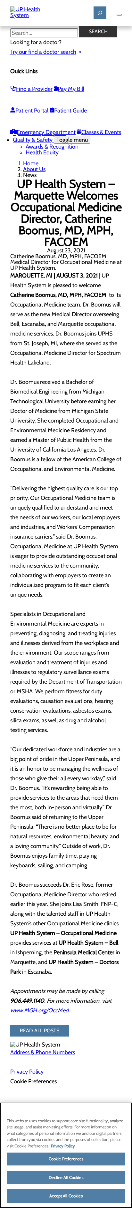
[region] (66, 1155)
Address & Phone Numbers (42, 1052)
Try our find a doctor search (43, 51)
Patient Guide (70, 110)
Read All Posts (39, 1031)
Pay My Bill (71, 89)
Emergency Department (46, 132)
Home (30, 163)
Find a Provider (34, 89)
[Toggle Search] (100, 12)
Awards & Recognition (52, 146)
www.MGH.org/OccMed (39, 1010)
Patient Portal (31, 110)
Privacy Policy (27, 1071)
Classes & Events (101, 132)
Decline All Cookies (66, 1177)
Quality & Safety (50, 139)
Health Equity (42, 152)
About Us (34, 169)
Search (98, 31)
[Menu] (119, 15)
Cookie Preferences (66, 1158)
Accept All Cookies (65, 1195)
